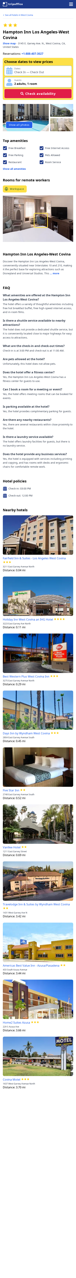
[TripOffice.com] (13, 4)
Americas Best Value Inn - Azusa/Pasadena (31, 965)
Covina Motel (11, 1079)
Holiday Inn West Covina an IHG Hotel (28, 619)
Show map (9, 43)
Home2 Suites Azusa (16, 1022)
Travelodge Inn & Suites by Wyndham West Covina (36, 904)
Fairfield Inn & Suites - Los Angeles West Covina (34, 558)
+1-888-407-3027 (32, 54)
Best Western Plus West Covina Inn (26, 676)
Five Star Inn (11, 790)
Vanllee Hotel (12, 847)
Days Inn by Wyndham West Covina (26, 733)
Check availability (40, 93)
